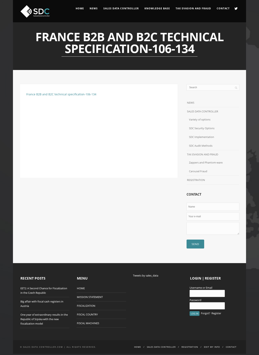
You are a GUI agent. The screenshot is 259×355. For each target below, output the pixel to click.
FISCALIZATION (86, 306)
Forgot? (205, 313)
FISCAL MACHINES (88, 323)
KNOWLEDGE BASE (157, 8)
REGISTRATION (196, 180)
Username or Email (201, 287)
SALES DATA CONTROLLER (121, 8)
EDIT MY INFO (212, 346)
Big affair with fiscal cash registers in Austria (41, 304)
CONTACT (223, 8)
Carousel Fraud (198, 171)
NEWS (94, 8)
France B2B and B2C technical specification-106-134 (61, 94)
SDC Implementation (201, 137)
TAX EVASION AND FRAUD (202, 154)
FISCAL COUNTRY (87, 314)
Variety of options (199, 119)
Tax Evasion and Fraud (193, 8)
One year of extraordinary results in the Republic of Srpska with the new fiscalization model (44, 319)
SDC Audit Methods (200, 145)
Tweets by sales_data (145, 275)
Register (216, 313)
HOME (80, 8)
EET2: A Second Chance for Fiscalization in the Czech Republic (43, 290)
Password (195, 300)
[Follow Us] (236, 8)
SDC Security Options (201, 128)
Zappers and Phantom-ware (206, 162)
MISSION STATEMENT (90, 297)
